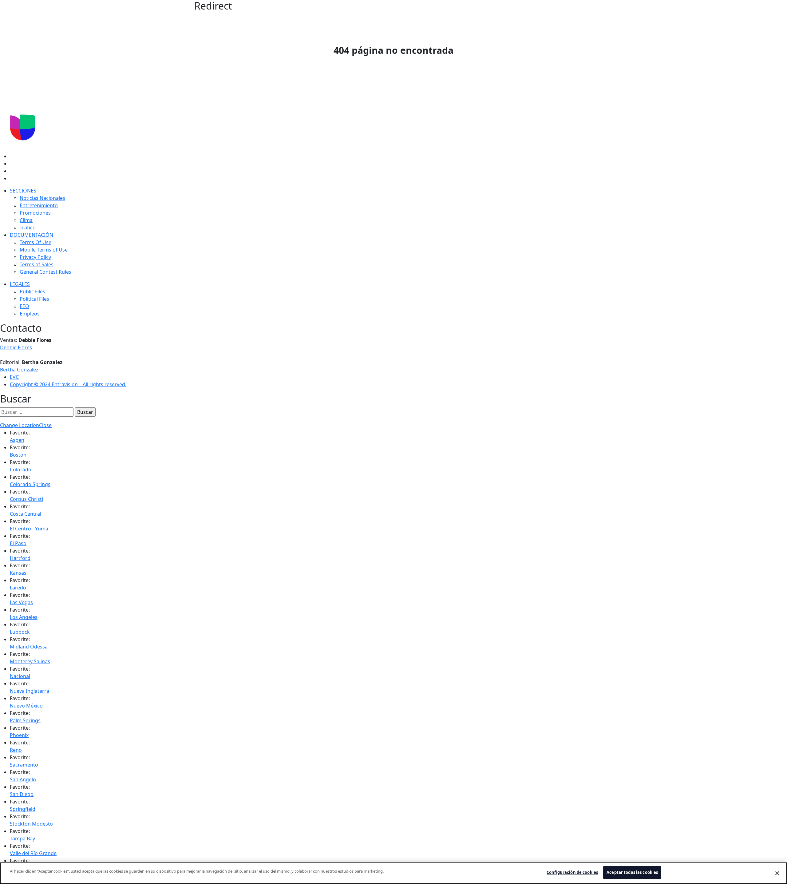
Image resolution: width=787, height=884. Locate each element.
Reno (16, 750)
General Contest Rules (45, 271)
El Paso (18, 543)
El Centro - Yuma (29, 528)
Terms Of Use (35, 242)
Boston (18, 454)
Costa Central (25, 513)
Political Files (34, 298)
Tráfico (28, 227)
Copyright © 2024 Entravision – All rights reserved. (68, 384)
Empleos (30, 313)
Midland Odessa (29, 646)
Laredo (18, 587)
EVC (14, 377)
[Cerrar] (777, 873)
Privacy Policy (35, 257)
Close (45, 425)
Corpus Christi (26, 499)
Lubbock (20, 631)
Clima (26, 220)
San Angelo (23, 779)
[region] (393, 873)
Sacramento (24, 764)
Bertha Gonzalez (19, 369)
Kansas (18, 572)
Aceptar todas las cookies (632, 872)
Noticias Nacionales (42, 198)
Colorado (20, 469)
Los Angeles (24, 617)
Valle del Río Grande (33, 853)
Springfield (22, 809)
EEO (24, 306)
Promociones (35, 212)
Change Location (19, 425)
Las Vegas (21, 602)
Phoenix (19, 735)
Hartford (20, 558)
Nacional (20, 676)
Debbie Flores (16, 347)
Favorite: (20, 432)
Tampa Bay (22, 838)
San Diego (22, 794)
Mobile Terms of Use (44, 249)
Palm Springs (25, 720)
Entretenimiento (39, 205)
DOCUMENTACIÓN (31, 235)
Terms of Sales (36, 264)
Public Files (32, 291)
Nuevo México (26, 705)
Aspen (17, 440)
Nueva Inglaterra (29, 691)
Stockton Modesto (31, 823)
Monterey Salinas (30, 661)
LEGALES (20, 284)
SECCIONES (23, 190)
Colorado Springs (30, 484)
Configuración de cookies (572, 872)
